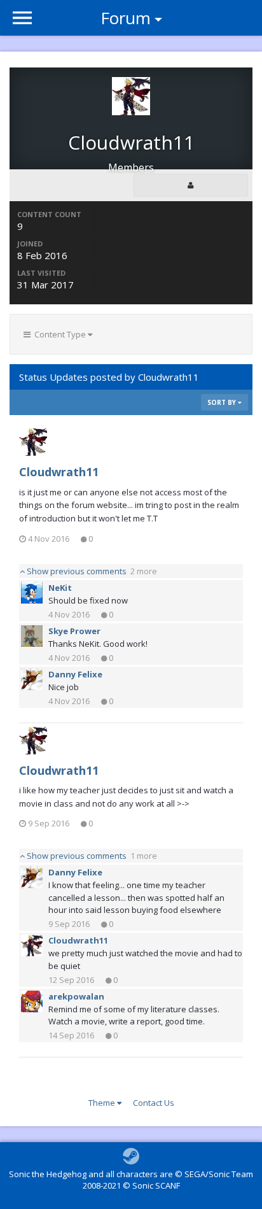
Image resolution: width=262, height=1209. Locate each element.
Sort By (222, 402)
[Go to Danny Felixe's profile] (32, 679)
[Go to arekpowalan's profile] (32, 1001)
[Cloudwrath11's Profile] (191, 185)
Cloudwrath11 (59, 471)
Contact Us (153, 1102)
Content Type (59, 334)
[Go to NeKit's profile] (32, 593)
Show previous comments (91, 571)
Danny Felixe (75, 674)
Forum (125, 17)
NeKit (60, 587)
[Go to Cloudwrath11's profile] (33, 442)
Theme (102, 1102)
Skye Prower (74, 631)
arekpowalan (76, 996)
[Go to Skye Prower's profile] (32, 636)
